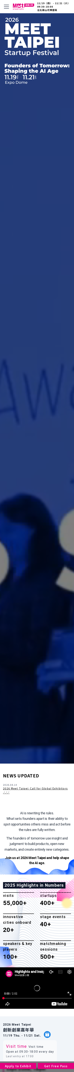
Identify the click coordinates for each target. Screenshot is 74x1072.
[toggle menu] (6, 7)
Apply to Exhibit (18, 1066)
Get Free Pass (56, 1066)
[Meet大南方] (23, 6)
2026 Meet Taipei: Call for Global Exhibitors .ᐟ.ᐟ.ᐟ (35, 790)
